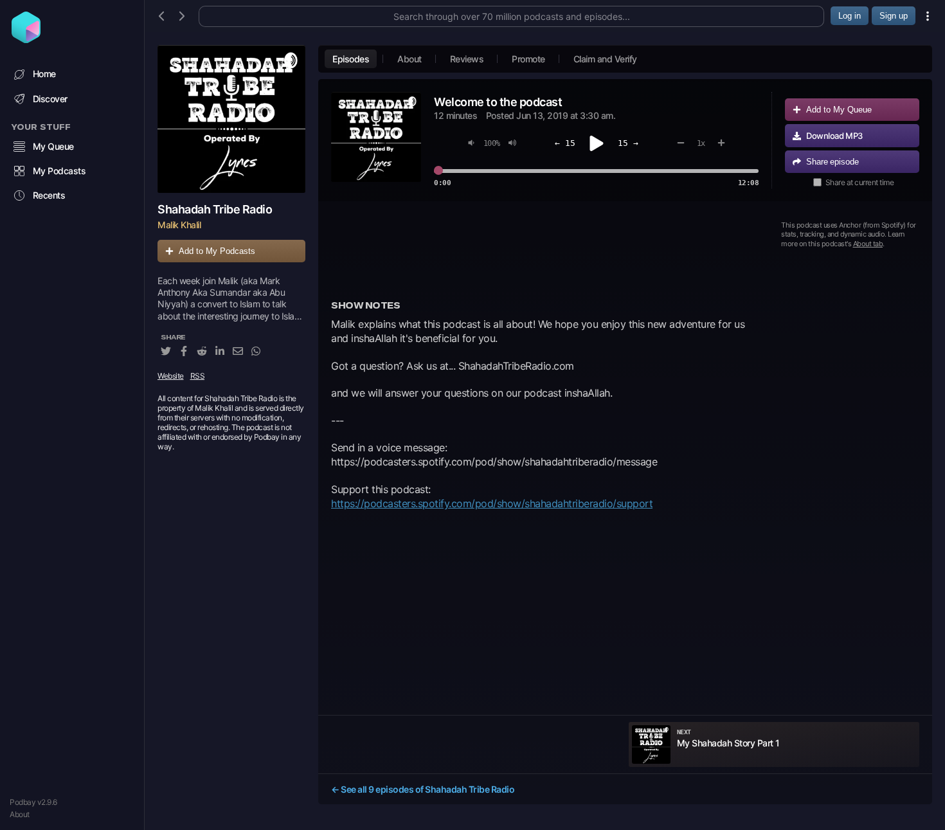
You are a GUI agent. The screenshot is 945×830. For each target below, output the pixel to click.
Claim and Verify (605, 58)
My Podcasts (59, 170)
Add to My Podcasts (217, 251)
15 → (628, 143)
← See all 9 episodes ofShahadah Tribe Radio (422, 789)
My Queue (53, 146)
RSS (197, 376)
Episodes (350, 58)
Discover (50, 98)
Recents (49, 195)
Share (832, 162)
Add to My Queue (839, 109)
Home (44, 73)
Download (834, 136)
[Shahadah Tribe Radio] (231, 119)
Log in (849, 16)
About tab (868, 243)
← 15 (565, 143)
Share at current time (859, 182)
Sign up (893, 16)
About (20, 814)
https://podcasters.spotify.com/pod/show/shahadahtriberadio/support (491, 503)
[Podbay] (26, 39)
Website (171, 376)
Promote (528, 58)
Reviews (467, 58)
